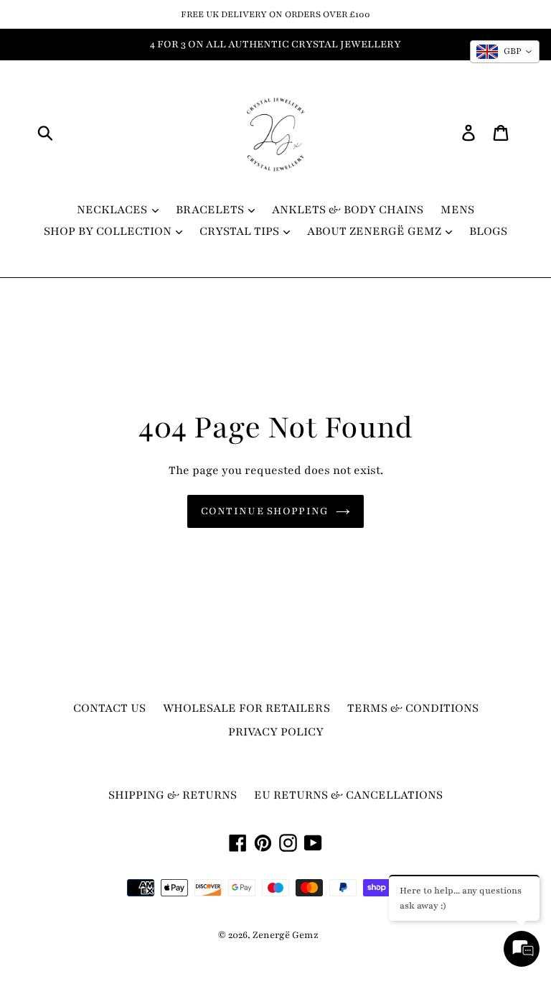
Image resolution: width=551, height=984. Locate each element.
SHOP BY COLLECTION (109, 231)
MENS (457, 210)
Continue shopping (265, 511)
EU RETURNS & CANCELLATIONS (348, 795)
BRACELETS (211, 210)
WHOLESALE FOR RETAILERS (246, 708)
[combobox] (505, 51)
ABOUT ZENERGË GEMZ (375, 231)
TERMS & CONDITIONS (413, 708)
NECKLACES (113, 210)
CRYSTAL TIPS (240, 231)
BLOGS (488, 231)
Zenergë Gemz (286, 935)
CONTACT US (109, 708)
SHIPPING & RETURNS (172, 795)
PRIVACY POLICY (276, 732)
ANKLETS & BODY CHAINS (347, 210)
